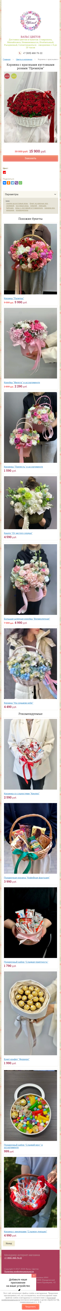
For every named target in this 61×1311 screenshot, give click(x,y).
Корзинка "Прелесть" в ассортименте (23, 467)
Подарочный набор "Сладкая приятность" (26, 962)
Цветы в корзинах (24, 59)
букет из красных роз (39, 203)
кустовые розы (22, 206)
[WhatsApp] (20, 183)
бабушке (9, 208)
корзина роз (50, 208)
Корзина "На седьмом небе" (18, 703)
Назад (9, 1243)
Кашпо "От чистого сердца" (18, 533)
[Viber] (16, 183)
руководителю (22, 210)
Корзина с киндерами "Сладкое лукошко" (25, 1231)
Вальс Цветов (30, 36)
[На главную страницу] (30, 21)
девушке (42, 206)
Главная (6, 59)
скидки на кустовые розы (17, 203)
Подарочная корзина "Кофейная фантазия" (27, 878)
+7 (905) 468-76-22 (32, 53)
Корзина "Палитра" (14, 298)
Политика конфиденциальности (19, 1271)
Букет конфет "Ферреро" (17, 1059)
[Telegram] (12, 183)
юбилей (33, 206)
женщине (10, 210)
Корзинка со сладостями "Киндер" (22, 793)
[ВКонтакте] (4, 183)
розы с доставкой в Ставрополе (29, 208)
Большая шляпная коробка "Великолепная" (27, 619)
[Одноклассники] (8, 183)
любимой (10, 206)
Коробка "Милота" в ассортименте (22, 382)
